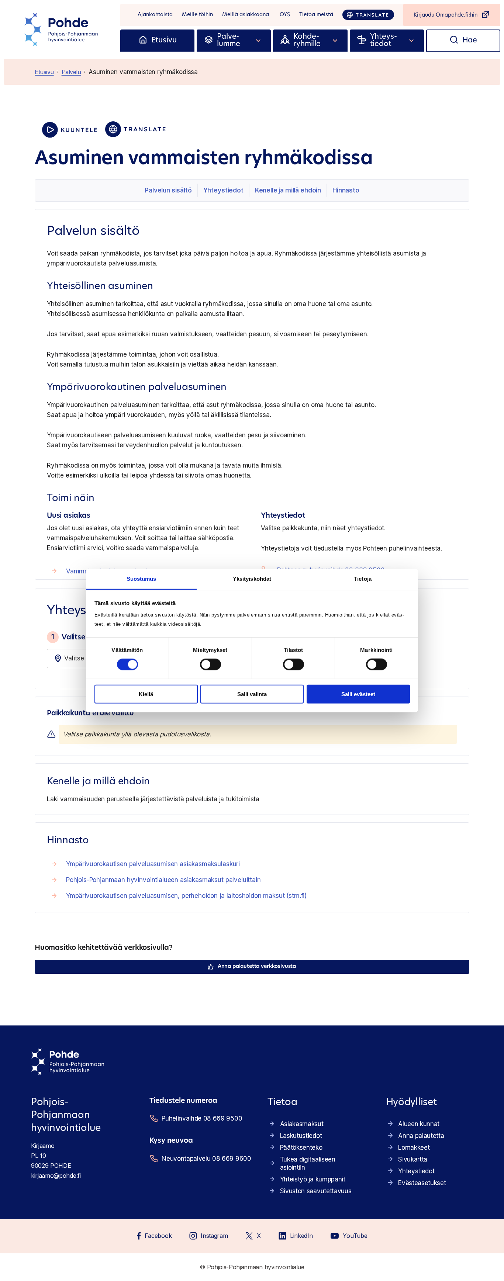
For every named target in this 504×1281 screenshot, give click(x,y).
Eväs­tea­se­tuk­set (422, 1183)
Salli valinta (252, 694)
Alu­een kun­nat (418, 1124)
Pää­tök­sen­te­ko (301, 1147)
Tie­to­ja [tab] (363, 579)
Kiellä (146, 694)
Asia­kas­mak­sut (302, 1124)
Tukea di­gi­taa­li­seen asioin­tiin (307, 1163)
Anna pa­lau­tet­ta (421, 1135)
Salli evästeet (358, 694)
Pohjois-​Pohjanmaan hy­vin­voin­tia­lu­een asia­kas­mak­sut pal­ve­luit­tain (163, 879)
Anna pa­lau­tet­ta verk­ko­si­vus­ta (257, 966)
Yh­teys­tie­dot (223, 190)
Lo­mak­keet (413, 1147)
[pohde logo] (62, 29)
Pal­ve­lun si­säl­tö (168, 190)
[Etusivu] (143, 40)
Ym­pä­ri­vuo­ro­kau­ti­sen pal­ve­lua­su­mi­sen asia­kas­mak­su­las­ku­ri (153, 864)
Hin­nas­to (345, 190)
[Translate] (368, 15)
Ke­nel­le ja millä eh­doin (288, 190)
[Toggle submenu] (258, 40)
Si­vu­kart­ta (412, 1159)
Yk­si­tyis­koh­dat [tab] (252, 579)
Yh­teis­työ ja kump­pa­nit (312, 1179)
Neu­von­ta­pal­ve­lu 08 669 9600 (205, 1158)
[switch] (210, 664)
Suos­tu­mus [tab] (141, 579)
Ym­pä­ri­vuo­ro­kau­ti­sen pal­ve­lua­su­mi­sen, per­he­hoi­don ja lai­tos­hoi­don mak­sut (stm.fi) (186, 895)
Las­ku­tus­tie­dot (301, 1135)
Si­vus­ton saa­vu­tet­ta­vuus (316, 1191)
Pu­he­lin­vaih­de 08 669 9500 (202, 1118)
